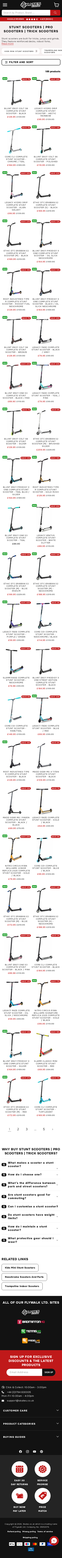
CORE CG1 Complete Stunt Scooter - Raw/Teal (16, 728)
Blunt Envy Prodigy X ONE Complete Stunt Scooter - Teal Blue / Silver (16, 491)
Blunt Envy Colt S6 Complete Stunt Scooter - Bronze (16, 349)
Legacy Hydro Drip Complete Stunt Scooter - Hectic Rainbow (45, 112)
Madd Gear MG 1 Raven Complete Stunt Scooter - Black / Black (16, 821)
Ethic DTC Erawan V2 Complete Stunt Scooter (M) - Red (16, 1109)
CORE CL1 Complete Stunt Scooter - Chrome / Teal (16, 159)
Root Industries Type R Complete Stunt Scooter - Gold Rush (46, 489)
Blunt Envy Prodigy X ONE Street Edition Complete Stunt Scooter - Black (46, 681)
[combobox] (31, 13)
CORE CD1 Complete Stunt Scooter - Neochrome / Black (46, 634)
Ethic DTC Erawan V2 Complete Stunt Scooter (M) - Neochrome (45, 587)
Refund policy (14, 1531)
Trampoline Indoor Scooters (22, 1286)
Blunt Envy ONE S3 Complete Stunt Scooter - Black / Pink (16, 967)
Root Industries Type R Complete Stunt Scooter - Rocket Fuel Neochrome (16, 303)
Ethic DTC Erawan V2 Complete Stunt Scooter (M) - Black (16, 253)
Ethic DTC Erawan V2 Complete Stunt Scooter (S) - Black (45, 205)
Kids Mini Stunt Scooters (20, 1267)
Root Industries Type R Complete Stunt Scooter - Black (16, 774)
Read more (8, 43)
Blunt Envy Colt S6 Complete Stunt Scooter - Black (16, 111)
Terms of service (45, 1531)
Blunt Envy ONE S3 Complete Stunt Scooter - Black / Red (16, 395)
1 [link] (9, 1129)
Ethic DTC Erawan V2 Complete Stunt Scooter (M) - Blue (16, 919)
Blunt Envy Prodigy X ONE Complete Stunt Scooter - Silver (16, 1063)
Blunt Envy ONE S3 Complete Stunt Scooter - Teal (16, 538)
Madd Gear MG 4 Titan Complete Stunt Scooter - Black (46, 774)
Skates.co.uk (29, 1524)
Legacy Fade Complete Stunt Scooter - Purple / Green (16, 634)
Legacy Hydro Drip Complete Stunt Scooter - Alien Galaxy (16, 206)
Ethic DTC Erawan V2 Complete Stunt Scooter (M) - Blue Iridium (16, 587)
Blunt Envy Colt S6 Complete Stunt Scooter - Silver (16, 441)
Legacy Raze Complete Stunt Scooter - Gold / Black (45, 820)
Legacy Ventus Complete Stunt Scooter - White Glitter (46, 539)
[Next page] (52, 1129)
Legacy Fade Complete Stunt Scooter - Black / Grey (46, 349)
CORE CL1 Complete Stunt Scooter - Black (46, 966)
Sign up (49, 1372)
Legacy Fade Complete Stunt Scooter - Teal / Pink (46, 395)
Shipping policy (30, 1537)
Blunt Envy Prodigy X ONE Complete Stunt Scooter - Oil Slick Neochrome (46, 254)
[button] (5, 4)
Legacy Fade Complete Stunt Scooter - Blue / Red (45, 728)
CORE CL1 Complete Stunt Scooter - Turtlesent (45, 1109)
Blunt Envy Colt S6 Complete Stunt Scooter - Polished (46, 159)
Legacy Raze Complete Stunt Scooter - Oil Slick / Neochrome (16, 1013)
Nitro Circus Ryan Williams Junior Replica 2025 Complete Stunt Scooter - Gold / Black (16, 871)
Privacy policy (29, 1531)
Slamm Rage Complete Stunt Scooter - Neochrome (16, 680)
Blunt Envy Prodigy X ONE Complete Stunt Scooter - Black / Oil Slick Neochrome (46, 303)
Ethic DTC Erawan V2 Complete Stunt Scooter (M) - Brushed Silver (46, 442)
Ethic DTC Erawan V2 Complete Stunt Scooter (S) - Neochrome (45, 920)
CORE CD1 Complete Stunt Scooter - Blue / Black (45, 868)
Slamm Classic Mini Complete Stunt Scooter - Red (45, 1063)
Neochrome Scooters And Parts (24, 1277)
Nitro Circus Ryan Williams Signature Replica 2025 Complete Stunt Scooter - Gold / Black (46, 1015)
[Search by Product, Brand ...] (55, 13)
